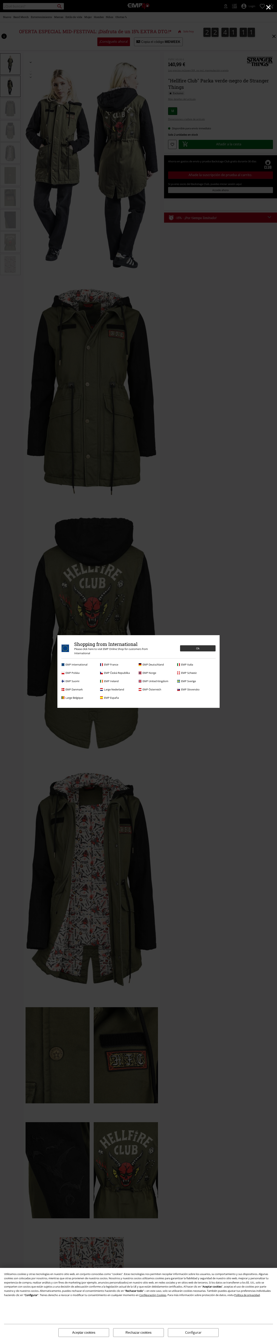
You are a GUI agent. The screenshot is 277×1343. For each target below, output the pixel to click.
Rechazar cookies (138, 1332)
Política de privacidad (247, 1295)
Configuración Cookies (152, 1295)
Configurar (193, 1332)
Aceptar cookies (83, 1332)
